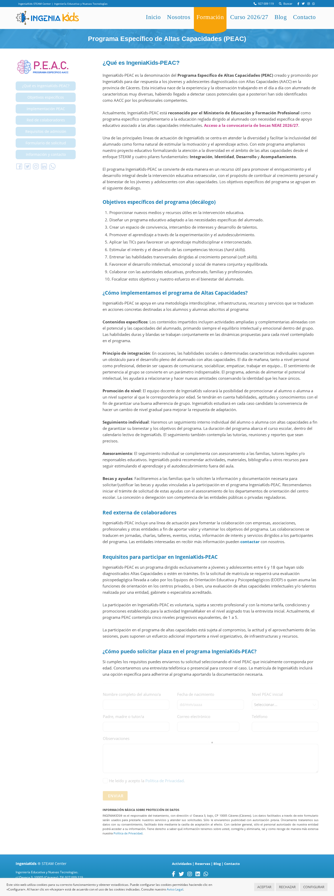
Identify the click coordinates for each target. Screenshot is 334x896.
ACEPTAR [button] (264, 887)
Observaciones (116, 738)
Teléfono (259, 716)
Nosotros (178, 17)
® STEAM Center (41, 863)
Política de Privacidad (164, 780)
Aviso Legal (175, 889)
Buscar (287, 3)
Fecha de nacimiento (195, 694)
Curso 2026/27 (249, 17)
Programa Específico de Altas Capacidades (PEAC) (167, 38)
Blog (281, 17)
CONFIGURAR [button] (313, 887)
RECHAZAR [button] (287, 887)
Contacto (304, 17)
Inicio (153, 17)
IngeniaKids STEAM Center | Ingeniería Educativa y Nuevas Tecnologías (63, 3)
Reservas (202, 863)
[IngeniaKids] (47, 22)
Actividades (182, 863)
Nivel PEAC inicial (267, 694)
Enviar (116, 795)
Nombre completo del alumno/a (132, 694)
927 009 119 (265, 3)
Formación (210, 17)
